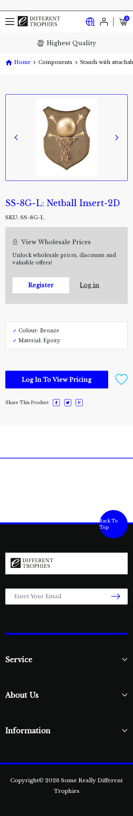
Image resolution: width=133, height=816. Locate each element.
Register (41, 285)
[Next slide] (116, 137)
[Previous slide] (16, 137)
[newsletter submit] (115, 596)
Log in (89, 285)
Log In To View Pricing (57, 379)
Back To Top (108, 524)
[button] (121, 379)
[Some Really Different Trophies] (39, 21)
